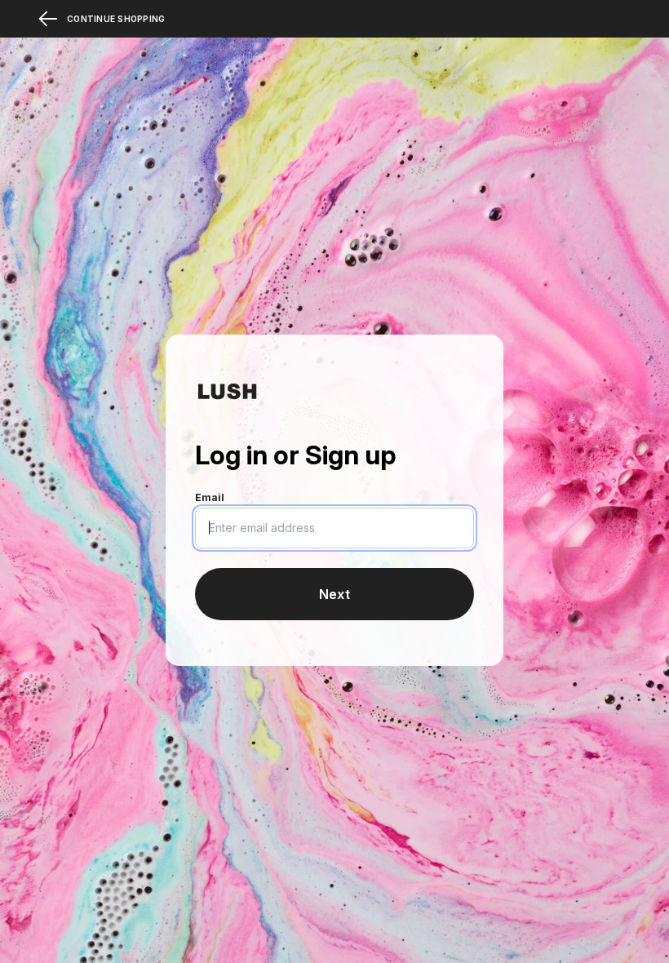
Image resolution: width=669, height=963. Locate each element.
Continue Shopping (116, 19)
